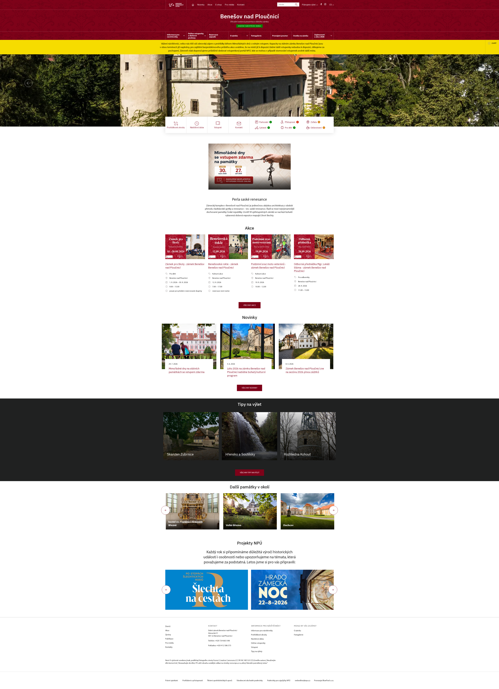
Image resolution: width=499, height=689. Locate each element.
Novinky (200, 4)
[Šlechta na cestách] (206, 590)
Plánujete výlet (309, 4)
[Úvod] (193, 4)
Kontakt (241, 4)
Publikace (169, 638)
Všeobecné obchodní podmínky (250, 680)
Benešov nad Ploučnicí (249, 16)
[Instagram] (325, 4)
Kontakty (168, 647)
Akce (210, 4)
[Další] (470, 83)
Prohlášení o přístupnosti (192, 680)
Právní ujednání (171, 680)
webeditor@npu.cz (302, 680)
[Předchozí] (28, 83)
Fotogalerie (298, 634)
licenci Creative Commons (224, 660)
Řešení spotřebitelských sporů (219, 680)
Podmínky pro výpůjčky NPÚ (279, 680)
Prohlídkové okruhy (259, 634)
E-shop (218, 4)
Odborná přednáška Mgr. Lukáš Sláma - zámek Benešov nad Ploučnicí (312, 267)
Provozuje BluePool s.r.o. (324, 680)
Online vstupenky (258, 643)
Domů (167, 626)
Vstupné (254, 647)
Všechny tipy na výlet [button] (249, 472)
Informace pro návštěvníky (262, 630)
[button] (166, 589)
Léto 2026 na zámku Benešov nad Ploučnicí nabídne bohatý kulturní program (246, 372)
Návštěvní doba (257, 639)
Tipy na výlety (256, 651)
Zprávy (168, 634)
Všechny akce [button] (249, 305)
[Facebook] (321, 4)
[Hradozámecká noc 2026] (292, 590)
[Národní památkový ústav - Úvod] (176, 5)
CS (330, 4)
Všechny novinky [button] (249, 388)
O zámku (297, 630)
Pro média (229, 4)
